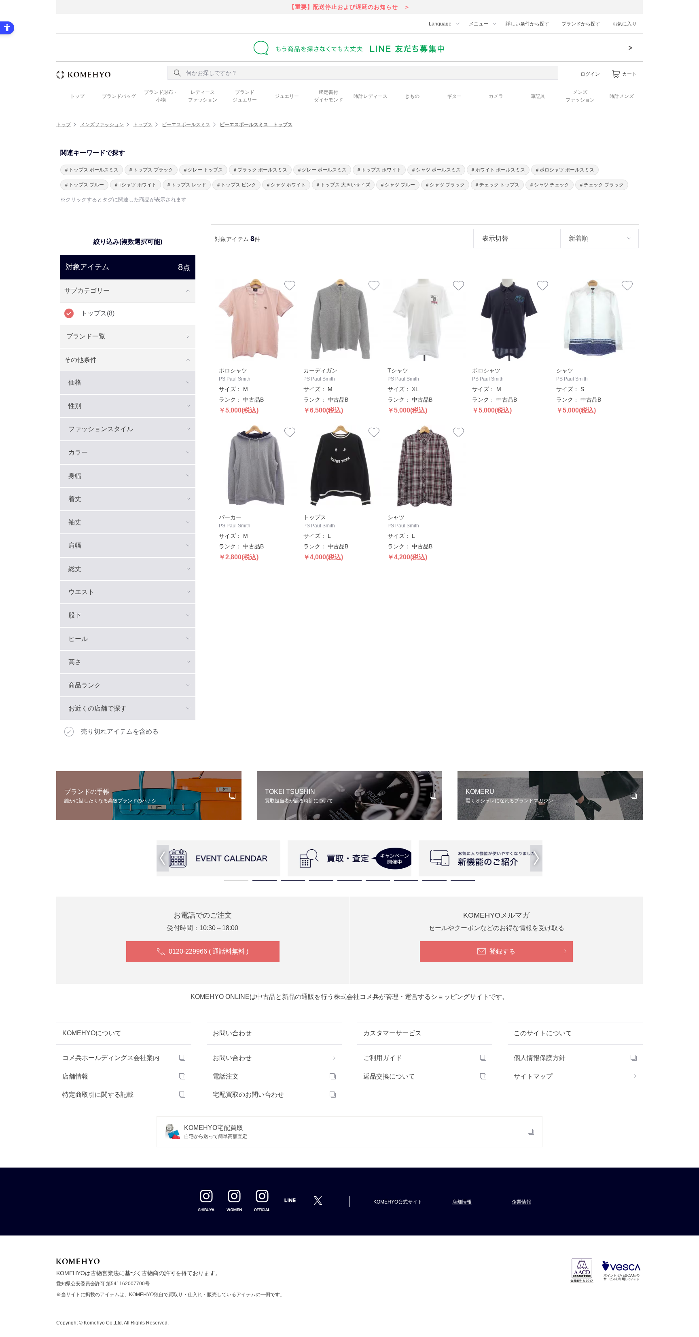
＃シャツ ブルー (397, 185)
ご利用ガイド (382, 1057)
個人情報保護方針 (540, 1057)
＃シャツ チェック (549, 185)
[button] (163, 858)
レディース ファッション (202, 96)
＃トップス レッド (186, 185)
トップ (77, 96)
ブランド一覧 (85, 336)
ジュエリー (287, 96)
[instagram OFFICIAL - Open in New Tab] (262, 1200)
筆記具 (538, 96)
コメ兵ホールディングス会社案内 (110, 1057)
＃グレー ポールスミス (322, 170)
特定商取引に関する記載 (97, 1094)
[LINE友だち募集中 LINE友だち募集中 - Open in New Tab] (349, 48)
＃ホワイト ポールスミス (497, 170)
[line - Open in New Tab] (290, 1202)
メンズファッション (102, 124)
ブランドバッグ (119, 96)
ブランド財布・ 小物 (161, 96)
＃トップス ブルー (84, 185)
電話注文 (226, 1076)
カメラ (496, 96)
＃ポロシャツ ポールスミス (564, 170)
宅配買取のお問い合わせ (248, 1094)
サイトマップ (533, 1076)
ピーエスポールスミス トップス (256, 124)
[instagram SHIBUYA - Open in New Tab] (206, 1200)
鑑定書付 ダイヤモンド (328, 96)
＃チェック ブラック (601, 185)
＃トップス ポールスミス (91, 170)
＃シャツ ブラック (445, 185)
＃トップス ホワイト (378, 170)
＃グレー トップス (203, 170)
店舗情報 (75, 1076)
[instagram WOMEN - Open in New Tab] (234, 1200)
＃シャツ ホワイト (286, 185)
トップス (143, 124)
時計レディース (371, 96)
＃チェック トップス (496, 185)
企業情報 (521, 1202)
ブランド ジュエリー (245, 96)
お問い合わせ (232, 1057)
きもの (412, 96)
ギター (454, 96)
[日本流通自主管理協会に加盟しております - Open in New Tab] (582, 1270)
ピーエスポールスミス (186, 124)
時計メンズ (622, 96)
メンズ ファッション (580, 96)
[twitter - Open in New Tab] (318, 1200)
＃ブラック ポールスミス (260, 170)
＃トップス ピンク (236, 185)
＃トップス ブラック (150, 170)
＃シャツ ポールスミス (436, 170)
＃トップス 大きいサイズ (343, 185)
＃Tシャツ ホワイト (135, 185)
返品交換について (389, 1076)
